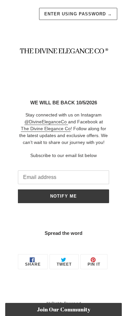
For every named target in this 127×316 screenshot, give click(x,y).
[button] (63, 309)
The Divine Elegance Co (46, 128)
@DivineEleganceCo (46, 121)
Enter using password (78, 13)
